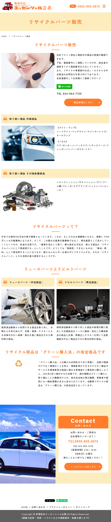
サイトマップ (83, 507)
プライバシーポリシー (60, 507)
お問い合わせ (38, 507)
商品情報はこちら (83, 102)
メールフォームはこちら (83, 466)
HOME (3, 36)
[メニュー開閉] (104, 6)
